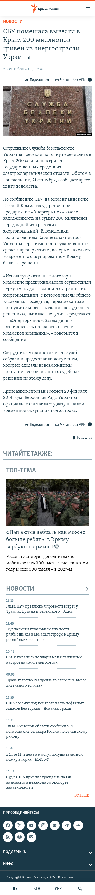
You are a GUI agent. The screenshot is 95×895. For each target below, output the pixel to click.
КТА (36, 889)
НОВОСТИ (20, 589)
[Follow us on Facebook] (8, 825)
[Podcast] (19, 837)
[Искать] (80, 888)
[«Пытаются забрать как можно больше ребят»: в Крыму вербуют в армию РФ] (47, 502)
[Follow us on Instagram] (43, 825)
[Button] (37, 80)
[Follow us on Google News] (55, 825)
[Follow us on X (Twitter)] (19, 825)
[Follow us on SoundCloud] (78, 825)
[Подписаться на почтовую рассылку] (31, 837)
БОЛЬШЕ (81, 796)
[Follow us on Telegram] (66, 825)
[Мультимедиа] (15, 888)
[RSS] (8, 837)
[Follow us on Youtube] (31, 825)
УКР (58, 889)
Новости (13, 22)
